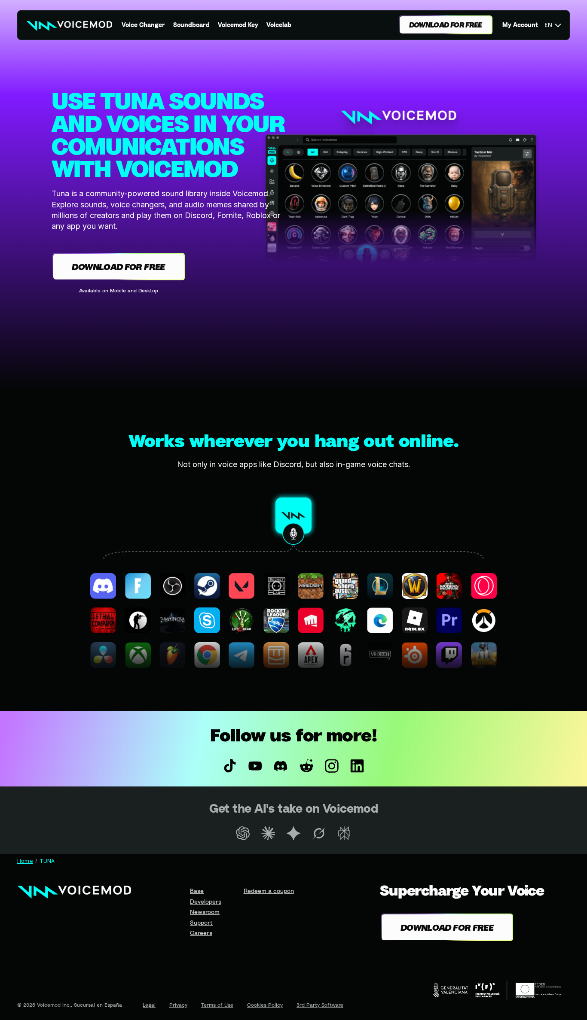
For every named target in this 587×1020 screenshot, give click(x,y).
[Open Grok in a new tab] (319, 833)
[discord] (281, 766)
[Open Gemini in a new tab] (293, 833)
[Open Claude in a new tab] (268, 833)
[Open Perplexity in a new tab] (344, 833)
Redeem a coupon (269, 890)
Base (197, 890)
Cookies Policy (265, 1005)
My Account (520, 24)
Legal (149, 1005)
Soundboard (191, 24)
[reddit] (306, 766)
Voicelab (278, 24)
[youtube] (255, 766)
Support (201, 922)
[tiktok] (229, 766)
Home (25, 861)
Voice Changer (143, 24)
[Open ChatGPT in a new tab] (242, 833)
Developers (205, 901)
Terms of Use (217, 1005)
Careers (201, 932)
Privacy (178, 1005)
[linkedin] (357, 766)
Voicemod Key (238, 24)
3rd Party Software (320, 1005)
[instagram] (331, 766)
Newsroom (205, 911)
